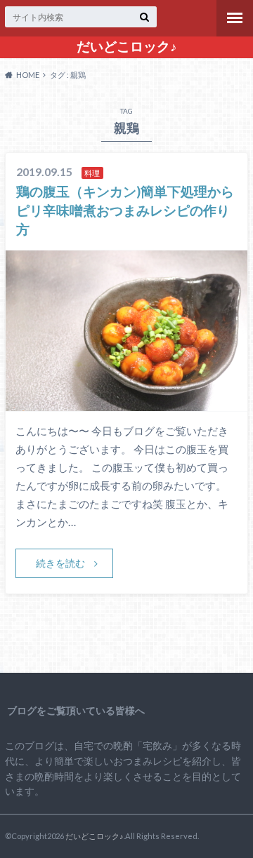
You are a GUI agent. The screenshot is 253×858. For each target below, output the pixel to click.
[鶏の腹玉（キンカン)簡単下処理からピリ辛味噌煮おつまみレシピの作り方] (126, 402)
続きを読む (60, 563)
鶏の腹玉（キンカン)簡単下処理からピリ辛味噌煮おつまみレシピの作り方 (125, 210)
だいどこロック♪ (127, 46)
